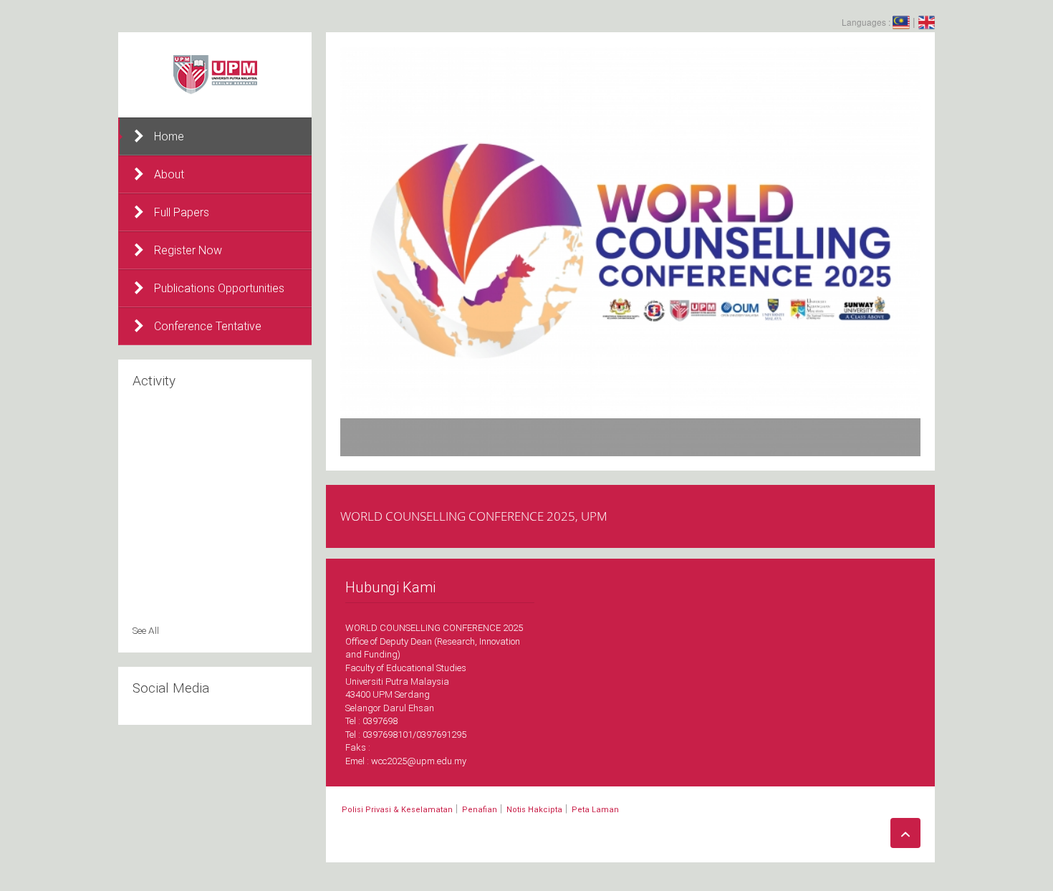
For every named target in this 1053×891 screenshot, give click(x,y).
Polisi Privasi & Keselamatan (397, 809)
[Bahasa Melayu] (901, 21)
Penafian (479, 809)
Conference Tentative (207, 326)
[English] (926, 21)
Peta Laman (595, 809)
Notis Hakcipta (534, 809)
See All (146, 630)
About (169, 174)
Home (169, 136)
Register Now (188, 250)
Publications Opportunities (219, 288)
